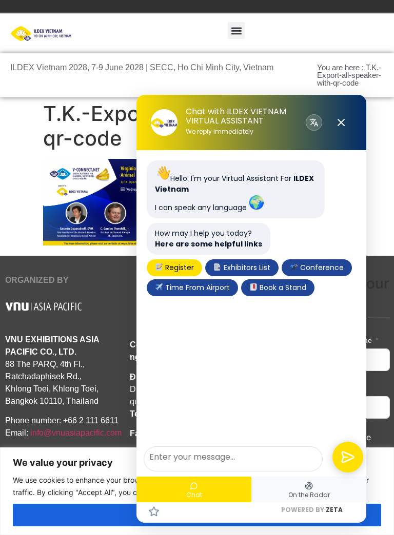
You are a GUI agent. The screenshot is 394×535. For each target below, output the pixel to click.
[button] (236, 30)
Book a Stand (282, 287)
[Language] (314, 122)
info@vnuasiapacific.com (76, 432)
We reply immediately (219, 131)
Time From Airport (196, 287)
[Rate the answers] (154, 511)
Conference (321, 267)
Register (178, 267)
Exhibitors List (246, 267)
